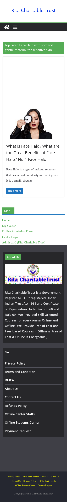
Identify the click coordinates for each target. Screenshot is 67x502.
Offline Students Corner (22, 422)
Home (6, 220)
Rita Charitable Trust (33, 10)
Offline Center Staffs (20, 414)
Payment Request (18, 431)
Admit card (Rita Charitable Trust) (23, 242)
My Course (9, 226)
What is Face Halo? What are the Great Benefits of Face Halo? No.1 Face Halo (32, 152)
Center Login (10, 237)
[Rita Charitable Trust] (7, 27)
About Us (11, 389)
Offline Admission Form (17, 231)
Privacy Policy (15, 363)
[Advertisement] (33, 82)
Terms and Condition (20, 372)
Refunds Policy (16, 406)
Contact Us (13, 397)
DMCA (9, 380)
